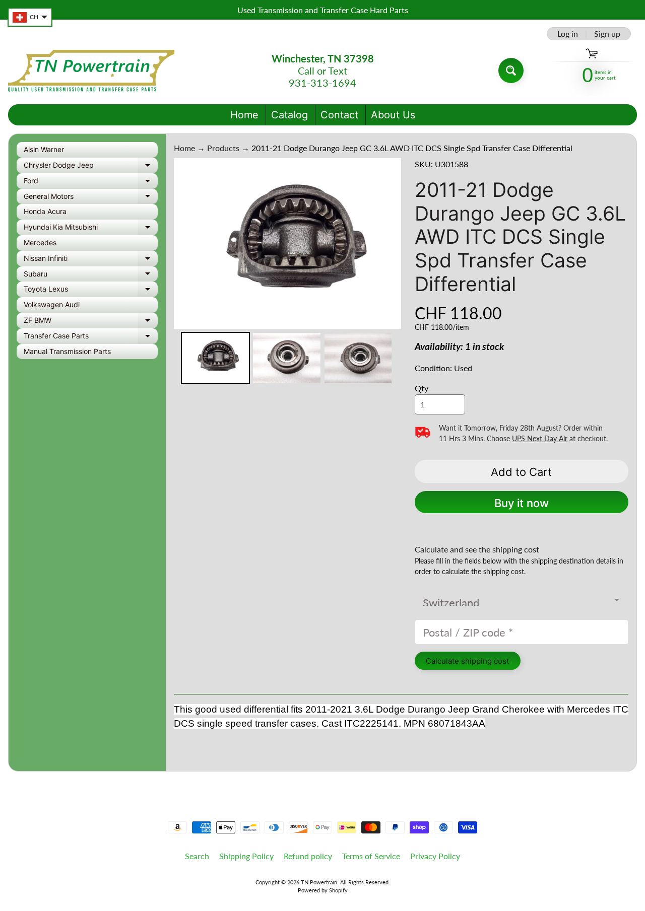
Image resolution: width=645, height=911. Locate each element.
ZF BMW (91, 322)
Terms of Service (371, 856)
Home (244, 115)
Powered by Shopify (323, 890)
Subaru (91, 275)
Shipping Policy (246, 856)
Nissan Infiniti (91, 260)
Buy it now (521, 503)
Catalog (289, 115)
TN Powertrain (319, 882)
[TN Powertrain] (91, 71)
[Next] (386, 243)
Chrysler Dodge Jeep (91, 167)
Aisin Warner (44, 149)
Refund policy (308, 856)
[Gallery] (287, 272)
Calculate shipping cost (467, 661)
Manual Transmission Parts (67, 351)
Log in (567, 34)
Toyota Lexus (91, 291)
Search (197, 856)
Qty (421, 388)
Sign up (607, 34)
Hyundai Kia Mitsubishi (91, 229)
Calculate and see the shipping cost (477, 549)
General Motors (91, 198)
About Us (393, 115)
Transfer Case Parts (91, 337)
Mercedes (40, 242)
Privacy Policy (435, 856)
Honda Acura (45, 211)
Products (223, 148)
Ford (91, 182)
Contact (339, 115)
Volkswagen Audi (52, 304)
